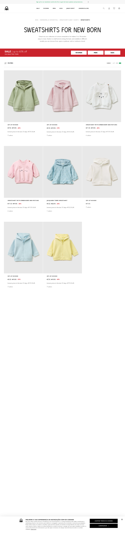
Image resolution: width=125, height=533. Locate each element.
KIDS (60, 8)
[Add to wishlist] (7, 73)
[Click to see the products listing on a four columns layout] (117, 63)
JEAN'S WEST (70, 8)
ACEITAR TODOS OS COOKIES (104, 521)
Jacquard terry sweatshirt (57, 200)
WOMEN (46, 8)
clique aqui (33, 529)
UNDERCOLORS (84, 8)
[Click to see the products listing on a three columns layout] (120, 63)
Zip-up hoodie (13, 124)
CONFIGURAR (103, 525)
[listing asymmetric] (114, 63)
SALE (37, 8)
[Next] (88, 2)
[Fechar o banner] (122, 519)
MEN (54, 8)
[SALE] (62, 53)
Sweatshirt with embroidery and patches (101, 124)
